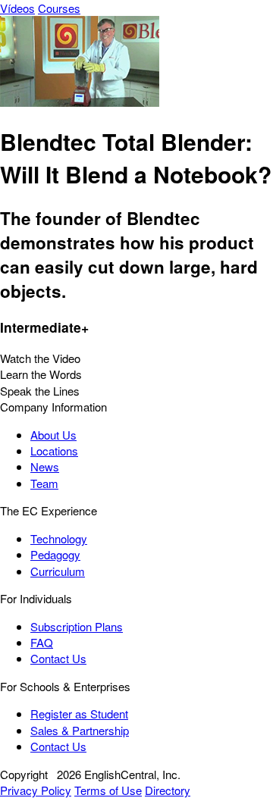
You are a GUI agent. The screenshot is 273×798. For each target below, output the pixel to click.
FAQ (41, 642)
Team (44, 483)
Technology (58, 538)
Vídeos (17, 8)
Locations (54, 450)
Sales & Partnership (79, 730)
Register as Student (79, 713)
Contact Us (58, 658)
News (44, 466)
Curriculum (57, 571)
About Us (53, 435)
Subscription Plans (76, 626)
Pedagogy (55, 554)
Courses (59, 8)
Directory (167, 790)
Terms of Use (108, 790)
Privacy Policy (35, 790)
